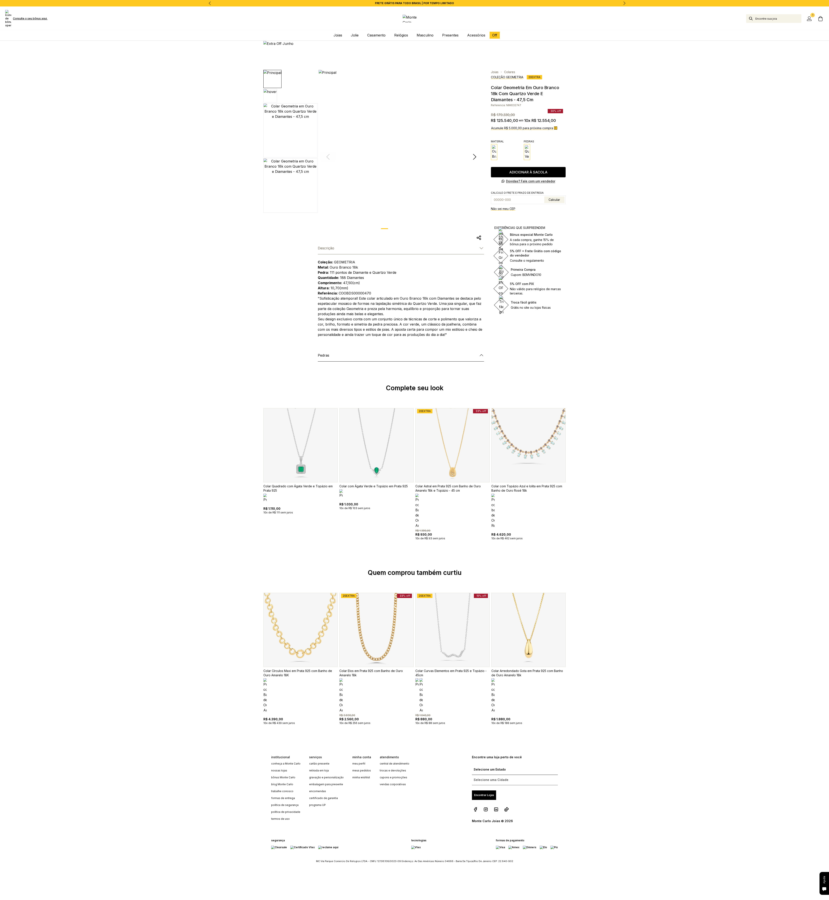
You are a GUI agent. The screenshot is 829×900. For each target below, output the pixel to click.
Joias (494, 72)
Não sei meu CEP (503, 209)
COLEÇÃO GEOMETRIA (507, 77)
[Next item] (624, 3)
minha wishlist (361, 777)
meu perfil (358, 763)
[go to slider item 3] (418, 228)
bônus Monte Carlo (283, 777)
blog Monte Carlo (282, 784)
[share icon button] (478, 237)
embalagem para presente (326, 784)
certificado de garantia (323, 798)
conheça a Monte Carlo (286, 763)
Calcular (554, 199)
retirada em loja (319, 770)
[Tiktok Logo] (506, 809)
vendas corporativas (393, 784)
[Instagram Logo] (485, 809)
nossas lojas (279, 770)
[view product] (300, 445)
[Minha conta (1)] (809, 18)
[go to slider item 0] (384, 228)
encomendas (317, 791)
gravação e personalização (326, 777)
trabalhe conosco (282, 791)
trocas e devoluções (393, 770)
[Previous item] (209, 3)
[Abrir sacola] (820, 18)
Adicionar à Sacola (528, 172)
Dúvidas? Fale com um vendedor (530, 181)
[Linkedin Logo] (496, 809)
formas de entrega (283, 798)
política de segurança (285, 805)
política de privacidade (285, 811)
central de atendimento (394, 763)
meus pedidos (361, 770)
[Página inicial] (415, 18)
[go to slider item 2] (406, 228)
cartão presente (319, 763)
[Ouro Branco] (494, 152)
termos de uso (280, 818)
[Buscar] (751, 18)
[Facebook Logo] (475, 809)
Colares (509, 72)
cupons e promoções (393, 777)
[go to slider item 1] (395, 228)
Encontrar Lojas (484, 795)
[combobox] (778, 18)
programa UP (317, 805)
